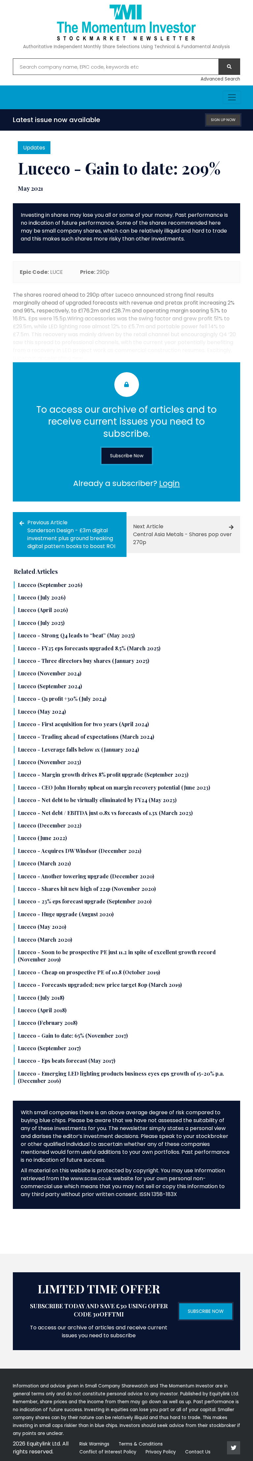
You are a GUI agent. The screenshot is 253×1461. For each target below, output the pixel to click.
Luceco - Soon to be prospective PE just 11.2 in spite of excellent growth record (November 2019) (117, 956)
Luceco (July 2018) (41, 997)
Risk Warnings (94, 1444)
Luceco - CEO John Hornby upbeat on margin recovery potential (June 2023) (114, 787)
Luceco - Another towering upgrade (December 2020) (86, 876)
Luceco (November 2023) (49, 762)
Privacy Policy (161, 1452)
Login (169, 483)
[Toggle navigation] (232, 97)
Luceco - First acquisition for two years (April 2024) (83, 724)
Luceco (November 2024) (49, 673)
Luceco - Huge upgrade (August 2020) (66, 914)
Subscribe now (126, 455)
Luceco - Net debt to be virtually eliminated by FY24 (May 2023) (97, 799)
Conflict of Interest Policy (107, 1452)
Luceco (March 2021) (44, 863)
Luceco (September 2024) (50, 686)
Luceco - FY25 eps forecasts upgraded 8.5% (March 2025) (89, 648)
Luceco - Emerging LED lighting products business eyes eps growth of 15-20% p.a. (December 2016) (121, 1077)
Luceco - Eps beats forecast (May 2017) (66, 1060)
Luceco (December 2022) (49, 825)
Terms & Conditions (141, 1444)
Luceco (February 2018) (47, 1022)
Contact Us (198, 1452)
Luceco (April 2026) (43, 609)
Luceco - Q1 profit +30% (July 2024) (62, 698)
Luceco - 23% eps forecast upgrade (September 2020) (85, 901)
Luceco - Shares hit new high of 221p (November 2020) (87, 888)
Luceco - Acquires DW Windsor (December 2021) (79, 850)
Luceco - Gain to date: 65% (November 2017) (73, 1035)
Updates (34, 147)
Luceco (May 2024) (42, 711)
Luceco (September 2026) (50, 584)
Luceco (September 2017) (49, 1048)
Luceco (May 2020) (42, 926)
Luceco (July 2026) (42, 597)
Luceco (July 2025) (41, 622)
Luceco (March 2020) (45, 939)
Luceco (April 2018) (42, 1010)
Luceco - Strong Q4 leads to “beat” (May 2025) (76, 635)
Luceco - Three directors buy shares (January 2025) (83, 660)
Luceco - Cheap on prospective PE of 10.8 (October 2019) (89, 972)
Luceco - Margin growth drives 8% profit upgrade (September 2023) (103, 774)
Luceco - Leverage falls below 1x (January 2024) (78, 749)
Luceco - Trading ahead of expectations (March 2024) (86, 736)
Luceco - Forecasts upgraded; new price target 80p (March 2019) (100, 984)
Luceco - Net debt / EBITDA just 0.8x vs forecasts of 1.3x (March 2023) (105, 812)
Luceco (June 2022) (42, 837)
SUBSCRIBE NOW (206, 1311)
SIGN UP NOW (223, 119)
